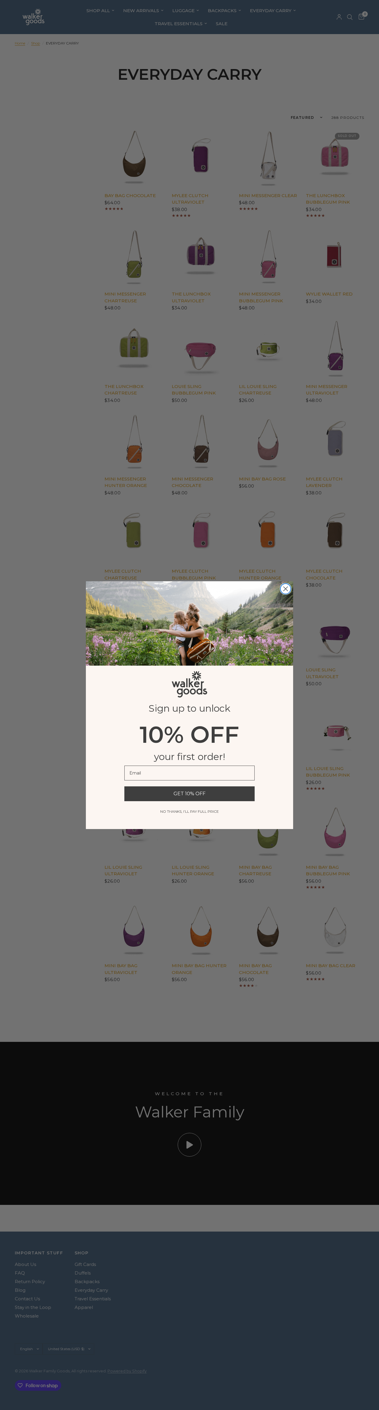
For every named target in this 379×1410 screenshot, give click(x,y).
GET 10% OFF (189, 793)
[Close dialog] (285, 589)
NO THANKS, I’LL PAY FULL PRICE (189, 811)
